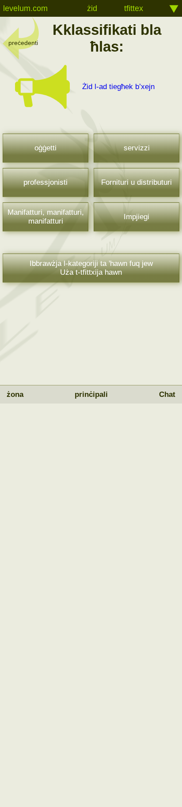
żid (92, 8)
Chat (167, 394)
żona (15, 394)
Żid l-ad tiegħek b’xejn (118, 86)
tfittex (133, 8)
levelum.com (25, 8)
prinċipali (91, 394)
